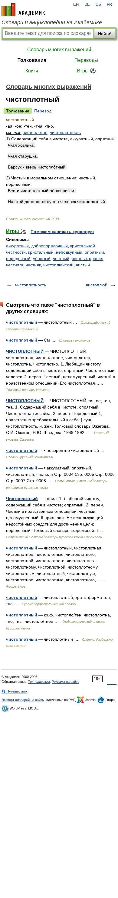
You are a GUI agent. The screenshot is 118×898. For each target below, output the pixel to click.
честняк (33, 264)
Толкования (32, 60)
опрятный (94, 252)
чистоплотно (35, 132)
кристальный (41, 252)
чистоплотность (65, 132)
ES (98, 4)
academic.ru (23, 9)
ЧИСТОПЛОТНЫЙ (25, 351)
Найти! (104, 33)
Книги (31, 70)
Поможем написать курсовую (62, 231)
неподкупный (69, 252)
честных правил (87, 258)
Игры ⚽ (86, 70)
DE (87, 4)
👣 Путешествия (15, 691)
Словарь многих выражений (59, 49)
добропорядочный (49, 245)
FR (109, 4)
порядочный (18, 258)
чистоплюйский (58, 264)
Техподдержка (39, 681)
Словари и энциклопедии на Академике (52, 22)
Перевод (42, 110)
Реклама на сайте (65, 681)
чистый (83, 264)
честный (61, 258)
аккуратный (17, 245)
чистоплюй (96, 284)
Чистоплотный (22, 498)
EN (76, 4)
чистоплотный (21, 322)
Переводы (86, 60)
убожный (42, 258)
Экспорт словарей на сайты (23, 700)
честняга (14, 264)
